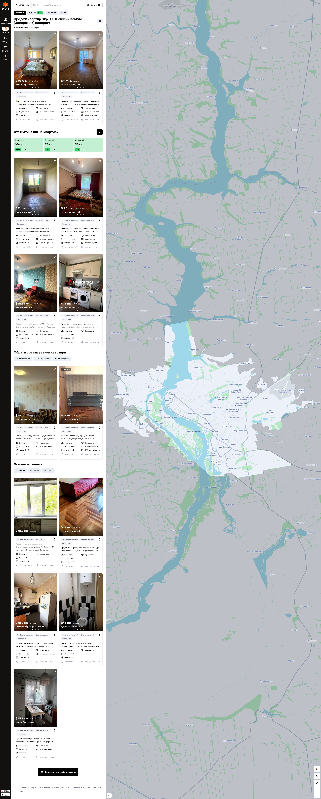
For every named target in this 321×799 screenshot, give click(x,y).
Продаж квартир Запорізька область (36, 788)
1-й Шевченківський (25, 93)
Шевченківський (42, 93)
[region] (213, 399)
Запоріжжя (21, 97)
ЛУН (15, 788)
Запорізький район (61, 788)
